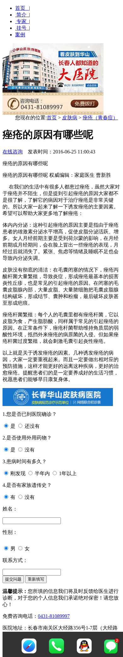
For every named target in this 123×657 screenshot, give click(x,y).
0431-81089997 (54, 616)
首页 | (22, 8)
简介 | (22, 14)
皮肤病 (69, 117)
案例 (20, 34)
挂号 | (22, 28)
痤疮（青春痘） (100, 117)
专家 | (22, 21)
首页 (52, 117)
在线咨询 (13, 151)
